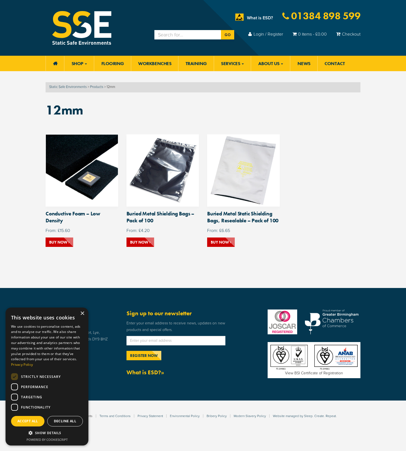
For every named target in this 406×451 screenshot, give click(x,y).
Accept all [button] (27, 421)
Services (231, 63)
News (303, 63)
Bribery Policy (217, 416)
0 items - (312, 34)
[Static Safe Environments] (81, 27)
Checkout (351, 34)
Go (228, 34)
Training (196, 63)
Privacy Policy (22, 364)
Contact (335, 63)
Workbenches (154, 63)
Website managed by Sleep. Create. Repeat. (305, 416)
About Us (269, 63)
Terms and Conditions (115, 416)
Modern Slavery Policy (250, 416)
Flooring (112, 63)
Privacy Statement (150, 416)
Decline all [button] (65, 421)
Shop (78, 63)
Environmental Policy (185, 416)
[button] (47, 433)
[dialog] (47, 376)
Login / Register (268, 34)
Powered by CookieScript (47, 439)
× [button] (82, 313)
